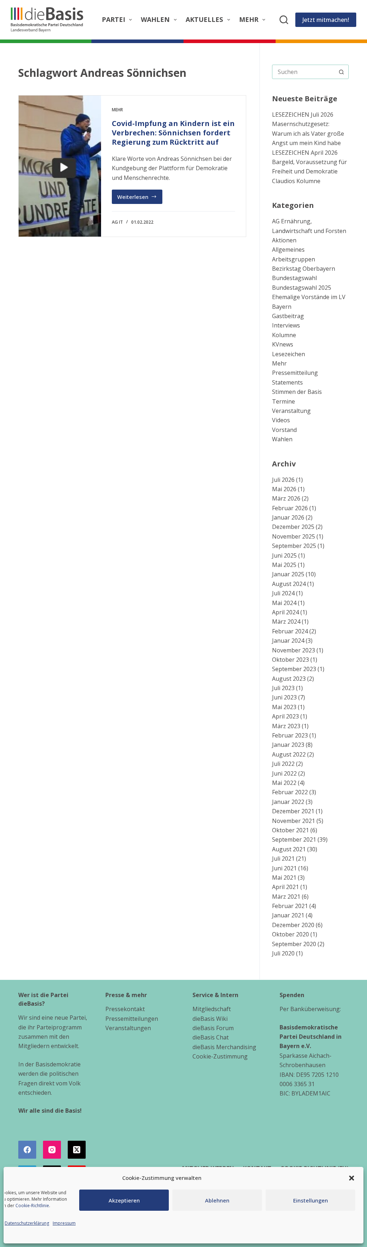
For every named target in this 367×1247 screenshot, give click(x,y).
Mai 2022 (284, 783)
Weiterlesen (140, 198)
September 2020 (294, 944)
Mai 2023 (284, 707)
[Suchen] (284, 19)
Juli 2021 (283, 858)
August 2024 (289, 584)
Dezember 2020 (293, 925)
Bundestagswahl (294, 278)
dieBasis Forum (213, 1028)
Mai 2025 (284, 565)
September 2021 (294, 839)
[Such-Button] (341, 72)
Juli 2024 (283, 593)
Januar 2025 (288, 574)
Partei (113, 19)
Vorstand (284, 430)
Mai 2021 (284, 877)
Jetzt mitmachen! (325, 20)
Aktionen (284, 240)
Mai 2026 (284, 489)
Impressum (64, 1223)
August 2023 (289, 679)
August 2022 (289, 754)
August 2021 (289, 849)
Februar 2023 (290, 735)
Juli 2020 (283, 953)
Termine (283, 401)
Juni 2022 (284, 773)
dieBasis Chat (210, 1037)
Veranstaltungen (128, 1028)
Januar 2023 (288, 745)
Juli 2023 (283, 688)
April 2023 (285, 716)
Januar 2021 (288, 915)
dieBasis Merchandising (224, 1047)
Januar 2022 (288, 802)
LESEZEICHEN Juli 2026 (302, 114)
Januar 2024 (288, 641)
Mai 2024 (284, 603)
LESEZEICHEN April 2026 (305, 153)
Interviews (286, 325)
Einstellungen (310, 1200)
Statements (287, 382)
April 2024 (285, 612)
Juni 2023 (284, 697)
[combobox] (303, 72)
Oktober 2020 (290, 934)
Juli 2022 (283, 764)
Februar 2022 (290, 792)
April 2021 (285, 887)
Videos (281, 420)
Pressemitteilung (295, 373)
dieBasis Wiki (210, 1019)
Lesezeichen (288, 354)
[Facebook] (27, 1150)
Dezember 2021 (293, 811)
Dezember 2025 (293, 527)
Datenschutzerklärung (27, 1223)
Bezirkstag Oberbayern (303, 269)
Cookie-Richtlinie (32, 1205)
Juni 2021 (284, 868)
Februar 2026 (290, 508)
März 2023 (286, 726)
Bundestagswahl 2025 (301, 288)
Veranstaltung (291, 411)
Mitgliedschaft (211, 1009)
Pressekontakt (125, 1009)
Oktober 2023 (290, 660)
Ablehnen (217, 1200)
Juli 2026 (283, 480)
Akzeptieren (124, 1200)
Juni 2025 (284, 555)
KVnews (282, 344)
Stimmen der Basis (297, 392)
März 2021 (286, 897)
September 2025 (294, 546)
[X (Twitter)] (77, 1150)
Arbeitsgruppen (293, 259)
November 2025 (293, 536)
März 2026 (286, 498)
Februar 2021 (290, 906)
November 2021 (293, 821)
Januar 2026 (288, 517)
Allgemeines (288, 249)
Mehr (248, 19)
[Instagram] (52, 1150)
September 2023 (294, 669)
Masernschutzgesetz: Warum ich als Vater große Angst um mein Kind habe (308, 133)
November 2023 (293, 650)
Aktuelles (204, 19)
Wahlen (155, 19)
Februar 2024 (290, 631)
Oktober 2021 (290, 830)
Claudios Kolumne (296, 181)
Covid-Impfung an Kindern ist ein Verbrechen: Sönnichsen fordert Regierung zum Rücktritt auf (173, 132)
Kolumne (284, 335)
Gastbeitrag (288, 316)
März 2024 (286, 621)
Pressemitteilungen (131, 1019)
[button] (351, 1178)
